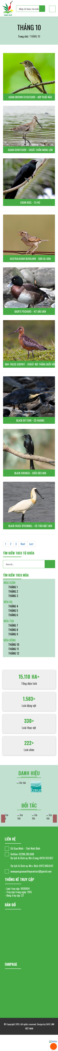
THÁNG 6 (13, 615)
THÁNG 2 (13, 591)
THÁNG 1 (13, 587)
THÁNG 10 (13, 644)
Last (31, 544)
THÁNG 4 (13, 606)
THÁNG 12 (13, 653)
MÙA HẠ (8, 602)
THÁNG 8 (13, 630)
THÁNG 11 (13, 649)
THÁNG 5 (13, 610)
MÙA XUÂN (9, 582)
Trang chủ (23, 36)
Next (23, 544)
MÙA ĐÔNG (10, 640)
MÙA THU (9, 621)
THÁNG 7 (13, 625)
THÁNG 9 (13, 634)
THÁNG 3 (13, 596)
